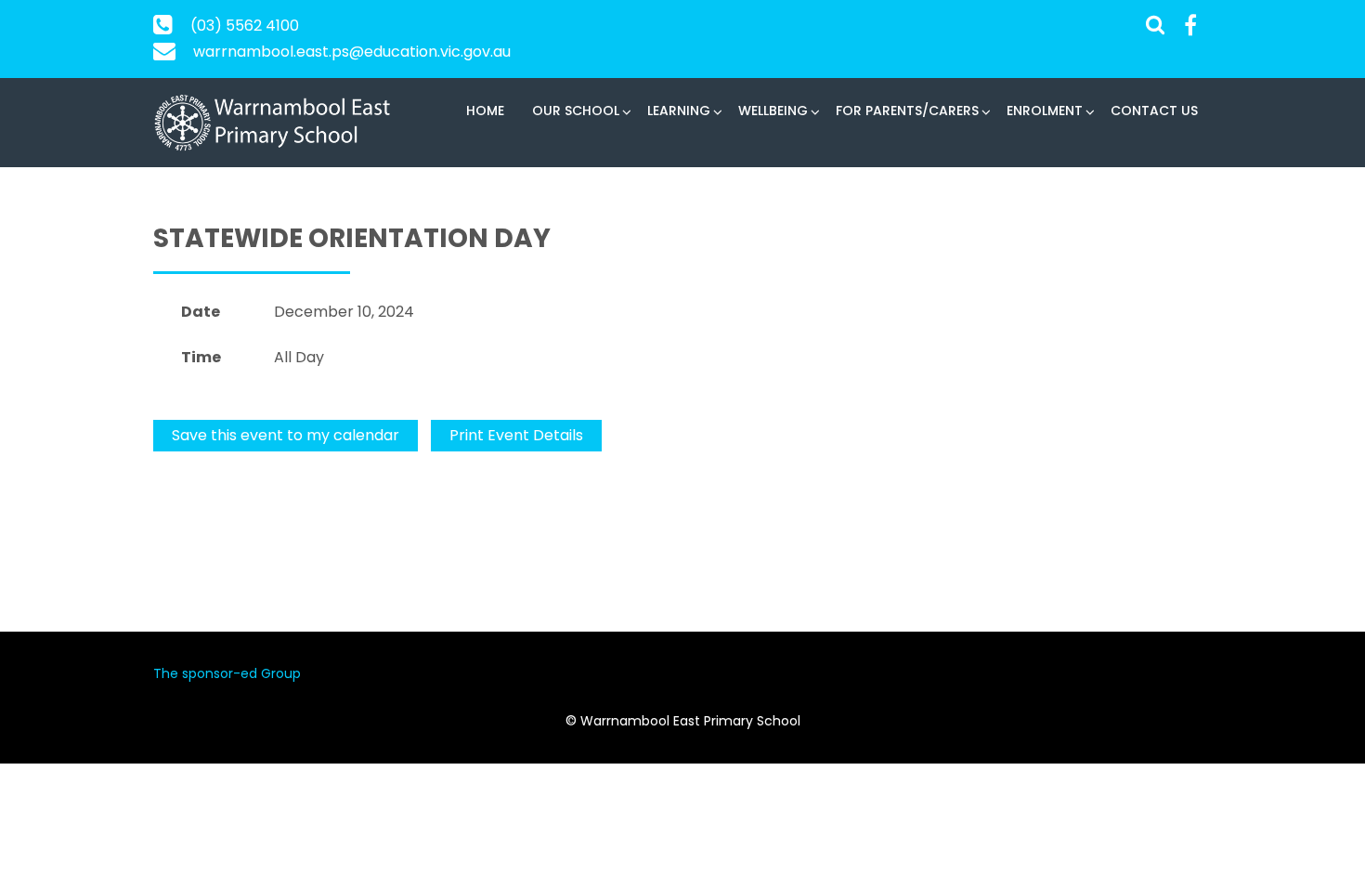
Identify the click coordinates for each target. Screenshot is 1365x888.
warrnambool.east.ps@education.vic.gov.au (352, 51)
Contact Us (1154, 110)
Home (485, 110)
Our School (575, 110)
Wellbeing (773, 110)
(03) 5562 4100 (244, 25)
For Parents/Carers (907, 110)
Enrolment (1045, 110)
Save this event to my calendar (285, 435)
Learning (678, 110)
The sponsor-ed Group (227, 673)
